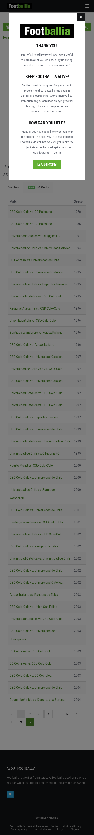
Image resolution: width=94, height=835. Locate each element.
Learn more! (47, 164)
